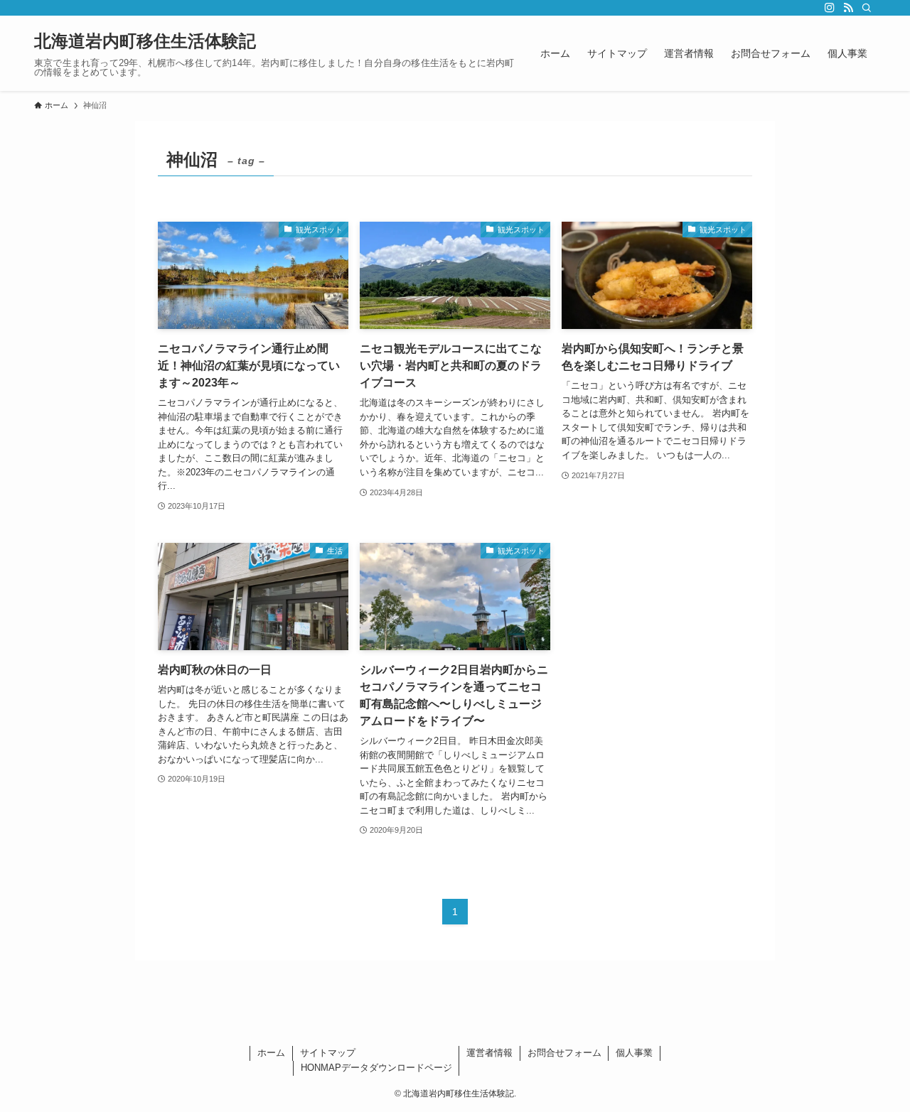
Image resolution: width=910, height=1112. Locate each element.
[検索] (866, 8)
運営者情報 (489, 1052)
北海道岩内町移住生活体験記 (145, 41)
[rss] (848, 8)
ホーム (271, 1052)
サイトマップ (327, 1052)
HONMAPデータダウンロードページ (376, 1067)
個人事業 (634, 1052)
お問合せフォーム (564, 1052)
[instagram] (829, 8)
